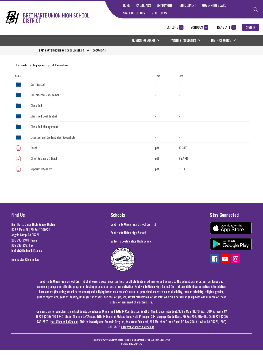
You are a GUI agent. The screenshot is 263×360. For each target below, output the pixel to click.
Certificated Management (45, 95)
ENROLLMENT (188, 5)
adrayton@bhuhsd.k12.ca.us (137, 327)
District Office (221, 40)
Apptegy (137, 344)
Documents (99, 50)
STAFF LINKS (159, 13)
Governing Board (143, 40)
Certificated (37, 84)
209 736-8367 (19, 245)
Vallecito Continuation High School (131, 241)
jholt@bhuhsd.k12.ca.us (64, 321)
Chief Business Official (43, 158)
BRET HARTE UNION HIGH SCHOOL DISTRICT (61, 50)
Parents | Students (183, 40)
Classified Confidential (43, 116)
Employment (39, 65)
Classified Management (44, 126)
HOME (126, 5)
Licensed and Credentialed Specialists (52, 137)
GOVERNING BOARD (214, 5)
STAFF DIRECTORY (134, 13)
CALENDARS (143, 5)
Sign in (250, 27)
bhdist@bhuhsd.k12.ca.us (80, 316)
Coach (34, 148)
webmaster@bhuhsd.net (25, 259)
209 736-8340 (20, 240)
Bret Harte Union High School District (133, 224)
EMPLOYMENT (165, 5)
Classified (36, 105)
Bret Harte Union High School (128, 232)
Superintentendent (41, 169)
